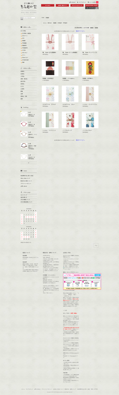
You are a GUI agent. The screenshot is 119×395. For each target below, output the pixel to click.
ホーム (23, 389)
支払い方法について (25, 178)
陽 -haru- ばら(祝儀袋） (50, 52)
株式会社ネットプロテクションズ (71, 316)
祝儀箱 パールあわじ (69, 78)
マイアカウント (82, 2)
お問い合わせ (72, 2)
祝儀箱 (54, 23)
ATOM (96, 389)
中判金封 (65, 23)
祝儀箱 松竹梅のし (88, 78)
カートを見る (93, 2)
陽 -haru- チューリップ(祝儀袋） (92, 52)
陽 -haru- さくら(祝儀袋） (70, 52)
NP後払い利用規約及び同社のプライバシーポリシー (70, 322)
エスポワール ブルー (69, 104)
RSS (92, 389)
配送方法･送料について (26, 181)
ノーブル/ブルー (87, 130)
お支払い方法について (58, 389)
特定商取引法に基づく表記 (27, 175)
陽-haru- (50, 23)
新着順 (96, 27)
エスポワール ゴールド (49, 104)
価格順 (91, 27)
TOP (43, 17)
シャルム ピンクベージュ (90, 104)
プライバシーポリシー (26, 183)
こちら (75, 353)
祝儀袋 (47, 17)
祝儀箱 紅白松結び (48, 78)
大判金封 (60, 23)
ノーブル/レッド (67, 130)
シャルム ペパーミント (49, 130)
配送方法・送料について (70, 389)
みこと (45, 23)
